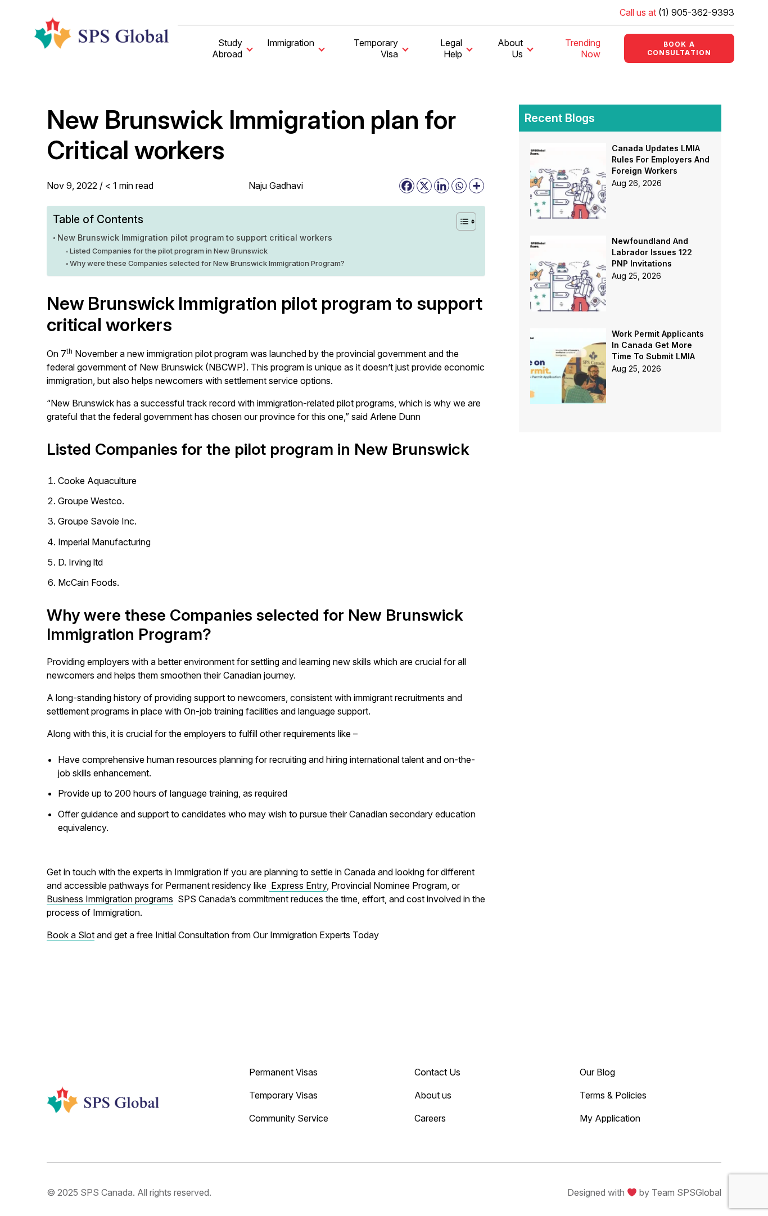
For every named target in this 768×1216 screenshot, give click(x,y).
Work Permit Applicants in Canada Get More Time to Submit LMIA (658, 344)
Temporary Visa (376, 48)
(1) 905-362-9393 (696, 12)
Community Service (288, 1118)
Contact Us (437, 1072)
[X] (424, 185)
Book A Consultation (679, 48)
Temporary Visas (283, 1095)
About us (432, 1095)
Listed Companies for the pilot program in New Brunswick (169, 250)
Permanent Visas (283, 1072)
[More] (476, 185)
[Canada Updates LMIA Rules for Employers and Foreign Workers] (568, 149)
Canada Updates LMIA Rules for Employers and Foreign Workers (661, 159)
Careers (430, 1118)
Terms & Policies (613, 1095)
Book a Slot (70, 935)
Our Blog (597, 1072)
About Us (510, 48)
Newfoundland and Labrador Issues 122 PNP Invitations (652, 252)
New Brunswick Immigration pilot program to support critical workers (196, 237)
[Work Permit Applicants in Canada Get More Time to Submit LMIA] (568, 335)
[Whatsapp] (459, 185)
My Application (610, 1118)
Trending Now (582, 48)
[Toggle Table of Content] (460, 221)
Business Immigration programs (110, 899)
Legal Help (451, 48)
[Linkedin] (441, 185)
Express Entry (298, 885)
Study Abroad (227, 48)
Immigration (290, 42)
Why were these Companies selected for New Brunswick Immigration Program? (207, 263)
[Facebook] (406, 185)
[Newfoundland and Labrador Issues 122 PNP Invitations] (568, 242)
